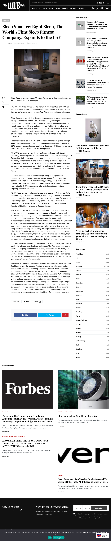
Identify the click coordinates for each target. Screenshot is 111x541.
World (78, 357)
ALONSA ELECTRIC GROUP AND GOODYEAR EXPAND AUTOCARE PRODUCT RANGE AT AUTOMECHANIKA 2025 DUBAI (25, 443)
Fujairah (79, 304)
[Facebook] (93, 8)
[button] (100, 2)
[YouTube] (107, 8)
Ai (77, 258)
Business (6, 20)
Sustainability (80, 341)
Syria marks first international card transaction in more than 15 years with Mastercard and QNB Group (91, 234)
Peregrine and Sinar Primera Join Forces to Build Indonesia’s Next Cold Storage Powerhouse (98, 83)
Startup (78, 337)
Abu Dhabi (79, 254)
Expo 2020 (79, 291)
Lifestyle (26, 302)
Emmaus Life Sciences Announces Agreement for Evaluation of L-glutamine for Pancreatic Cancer (97, 25)
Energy (78, 287)
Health (78, 308)
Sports (78, 332)
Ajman (78, 262)
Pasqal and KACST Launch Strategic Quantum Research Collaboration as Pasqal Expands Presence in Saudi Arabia (97, 42)
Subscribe (98, 508)
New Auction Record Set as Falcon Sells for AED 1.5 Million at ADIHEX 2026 (92, 148)
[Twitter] (97, 8)
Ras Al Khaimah (81, 320)
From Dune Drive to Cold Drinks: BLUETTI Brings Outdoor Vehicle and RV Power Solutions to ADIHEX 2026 (92, 190)
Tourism (79, 349)
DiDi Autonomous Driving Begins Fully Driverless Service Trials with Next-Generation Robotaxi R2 (97, 100)
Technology (37, 302)
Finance (79, 295)
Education (79, 283)
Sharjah (79, 328)
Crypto (78, 270)
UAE (77, 353)
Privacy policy (58, 538)
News (78, 316)
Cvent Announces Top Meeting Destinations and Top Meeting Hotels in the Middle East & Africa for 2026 (83, 480)
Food (77, 299)
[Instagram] (102, 8)
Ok (50, 538)
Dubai (78, 279)
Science (78, 324)
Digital (78, 275)
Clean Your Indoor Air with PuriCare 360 (77, 415)
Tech (77, 345)
